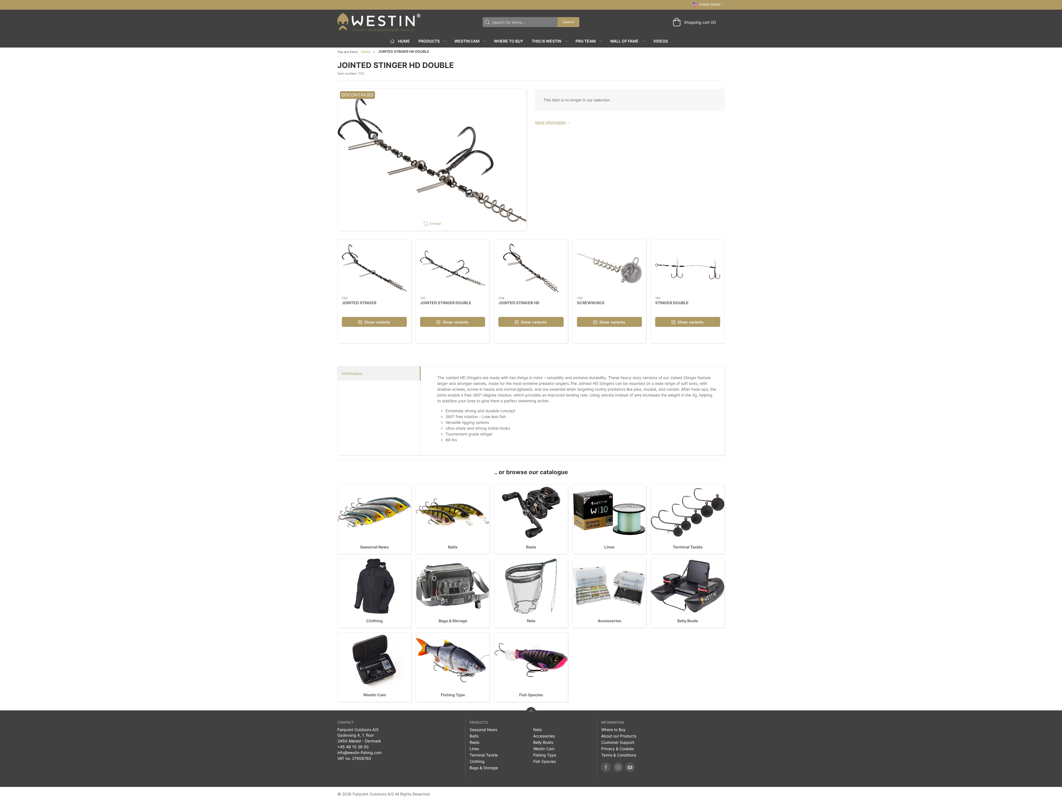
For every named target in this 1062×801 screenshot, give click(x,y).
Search (568, 22)
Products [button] (429, 41)
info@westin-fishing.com (359, 752)
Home (365, 52)
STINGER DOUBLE (672, 302)
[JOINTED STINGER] (374, 268)
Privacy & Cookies (617, 748)
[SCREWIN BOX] (609, 268)
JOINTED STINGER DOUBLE (445, 302)
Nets (531, 620)
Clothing (374, 620)
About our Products (618, 736)
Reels (531, 547)
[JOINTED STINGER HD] (530, 268)
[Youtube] (630, 767)
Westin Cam (374, 694)
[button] (432, 160)
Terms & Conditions (618, 755)
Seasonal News (374, 547)
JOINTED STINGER (359, 302)
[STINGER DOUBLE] (687, 268)
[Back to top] (531, 712)
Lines (609, 547)
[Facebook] (606, 767)
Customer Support (617, 742)
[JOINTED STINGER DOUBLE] (452, 268)
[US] (378, 22)
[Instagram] (618, 767)
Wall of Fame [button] (624, 41)
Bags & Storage (453, 620)
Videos (660, 41)
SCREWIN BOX (591, 302)
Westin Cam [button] (467, 41)
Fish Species (531, 694)
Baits (452, 547)
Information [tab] (352, 373)
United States (709, 4)
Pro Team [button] (586, 41)
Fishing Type (453, 694)
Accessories (609, 620)
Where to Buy (508, 41)
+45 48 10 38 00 (353, 746)
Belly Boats (687, 620)
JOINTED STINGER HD (518, 302)
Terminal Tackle (687, 547)
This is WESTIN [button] (546, 41)
